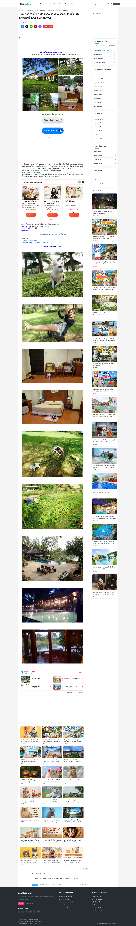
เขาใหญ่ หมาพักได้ (98, 87)
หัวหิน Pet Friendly (97, 899)
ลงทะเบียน (116, 4)
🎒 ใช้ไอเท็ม (61, 723)
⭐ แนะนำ (37, 723)
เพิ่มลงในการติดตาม (44, 885)
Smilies (44, 873)
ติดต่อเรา (21, 904)
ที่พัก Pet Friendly (26, 10)
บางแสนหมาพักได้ (96, 908)
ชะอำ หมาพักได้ (97, 99)
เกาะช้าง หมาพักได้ (98, 139)
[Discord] (40, 26)
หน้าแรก (41, 4)
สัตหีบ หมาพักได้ (97, 127)
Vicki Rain (31, 170)
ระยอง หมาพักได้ (98, 131)
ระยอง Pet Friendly (97, 911)
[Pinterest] (35, 26)
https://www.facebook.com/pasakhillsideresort (34, 242)
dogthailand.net (38, 921)
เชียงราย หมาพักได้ (98, 155)
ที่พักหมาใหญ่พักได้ (98, 58)
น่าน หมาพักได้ (97, 159)
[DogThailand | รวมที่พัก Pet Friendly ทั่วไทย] (25, 4)
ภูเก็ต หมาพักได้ (97, 176)
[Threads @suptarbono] (30, 911)
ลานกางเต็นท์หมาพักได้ (99, 62)
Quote (40, 873)
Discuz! (24, 923)
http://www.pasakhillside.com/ (29, 240)
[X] (26, 26)
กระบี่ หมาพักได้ (97, 180)
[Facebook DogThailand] (19, 911)
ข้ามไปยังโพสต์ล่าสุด (57, 885)
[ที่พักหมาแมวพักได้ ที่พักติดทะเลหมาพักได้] (116, 13)
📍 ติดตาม (53, 723)
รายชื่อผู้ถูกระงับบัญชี (29, 921)
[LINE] (31, 26)
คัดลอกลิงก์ (49, 26)
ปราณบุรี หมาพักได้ (98, 106)
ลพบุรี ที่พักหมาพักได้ (51, 10)
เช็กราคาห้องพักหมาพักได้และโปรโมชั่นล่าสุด (53, 234)
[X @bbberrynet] (26, 911)
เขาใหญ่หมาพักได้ (96, 902)
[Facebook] (22, 26)
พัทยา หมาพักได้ (97, 123)
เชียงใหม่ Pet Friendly (97, 905)
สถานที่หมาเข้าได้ (63, 908)
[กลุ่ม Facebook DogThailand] (23, 911)
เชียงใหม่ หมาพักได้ (98, 151)
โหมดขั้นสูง (83, 873)
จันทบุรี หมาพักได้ (98, 135)
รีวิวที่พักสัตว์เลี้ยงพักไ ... (62, 10)
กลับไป (85, 868)
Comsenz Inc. (37, 923)
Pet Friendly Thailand (51, 4)
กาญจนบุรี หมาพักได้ (99, 83)
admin (26, 22)
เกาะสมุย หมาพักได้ (98, 184)
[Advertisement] (53, 39)
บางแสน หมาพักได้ (98, 119)
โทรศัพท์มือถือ (20, 921)
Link (38, 873)
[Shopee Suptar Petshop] (38, 911)
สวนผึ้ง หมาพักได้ (98, 95)
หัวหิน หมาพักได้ (97, 102)
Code (42, 873)
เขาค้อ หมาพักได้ (98, 163)
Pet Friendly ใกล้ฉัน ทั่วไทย (38, 10)
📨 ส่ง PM (45, 723)
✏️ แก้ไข (30, 723)
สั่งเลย (31, 215)
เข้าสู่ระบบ (71, 878)
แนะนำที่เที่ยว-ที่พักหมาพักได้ (45, 170)
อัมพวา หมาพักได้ (98, 75)
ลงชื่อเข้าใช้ (109, 4)
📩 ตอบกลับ (23, 723)
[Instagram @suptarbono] (34, 911)
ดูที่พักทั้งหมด (30, 904)
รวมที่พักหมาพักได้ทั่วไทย (65, 896)
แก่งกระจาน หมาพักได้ (99, 91)
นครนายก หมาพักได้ (98, 79)
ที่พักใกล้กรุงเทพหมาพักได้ (66, 902)
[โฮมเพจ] (19, 10)
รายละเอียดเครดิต (82, 884)
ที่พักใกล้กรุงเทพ (98, 54)
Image (36, 873)
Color (34, 873)
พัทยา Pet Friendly (97, 896)
